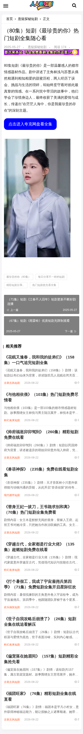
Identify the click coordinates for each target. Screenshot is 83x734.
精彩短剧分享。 (15, 285)
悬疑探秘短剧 (28, 19)
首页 (9, 19)
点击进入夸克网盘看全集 (30, 124)
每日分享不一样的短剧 (51, 276)
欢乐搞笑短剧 (12, 607)
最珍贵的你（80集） (18, 276)
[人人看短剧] (41, 9)
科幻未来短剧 (12, 420)
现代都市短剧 (12, 495)
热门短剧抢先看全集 (44, 285)
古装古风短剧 (12, 382)
